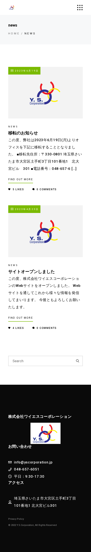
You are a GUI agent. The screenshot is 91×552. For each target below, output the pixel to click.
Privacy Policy (16, 519)
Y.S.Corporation (25, 525)
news (13, 126)
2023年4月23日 (26, 209)
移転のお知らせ (23, 132)
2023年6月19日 (26, 70)
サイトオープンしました (31, 271)
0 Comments (46, 189)
